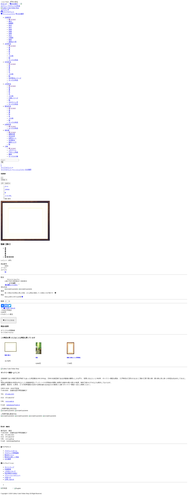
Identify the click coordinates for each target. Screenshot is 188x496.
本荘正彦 (12, 136)
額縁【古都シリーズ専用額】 (74, 357)
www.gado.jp (9, 401)
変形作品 (8, 106)
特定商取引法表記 (11, 473)
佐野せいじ (12, 138)
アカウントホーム (11, 451)
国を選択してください (11, 285)
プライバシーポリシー (12, 475)
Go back (13, 19)
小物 (6, 146)
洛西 (10, 33)
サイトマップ (9, 467)
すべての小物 (13, 156)
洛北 (10, 25)
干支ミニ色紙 (13, 152)
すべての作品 (13, 60)
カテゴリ (4, 10)
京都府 (11, 37)
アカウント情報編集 (12, 453)
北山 (10, 35)
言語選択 (14, 4)
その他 (11, 56)
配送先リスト (9, 455)
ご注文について (10, 471)
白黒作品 (8, 124)
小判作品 (8, 84)
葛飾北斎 (12, 134)
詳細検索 (8, 469)
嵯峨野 (11, 23)
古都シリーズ (13, 98)
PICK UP (4, 4)
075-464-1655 (9, 394)
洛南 (10, 29)
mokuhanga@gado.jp (13, 405)
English (23, 488)
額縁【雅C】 (8, 355)
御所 (10, 40)
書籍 (10, 154)
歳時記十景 (12, 42)
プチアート (12, 150)
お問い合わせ (10, 308)
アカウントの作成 (13, 6)
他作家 (7, 130)
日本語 (9, 488)
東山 (10, 21)
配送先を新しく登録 (12, 457)
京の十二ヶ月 (13, 102)
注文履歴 (20, 14)
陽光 (37, 357)
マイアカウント (8, 12)
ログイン (4, 6)
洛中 (10, 27)
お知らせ (8, 477)
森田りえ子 (12, 142)
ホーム (6, 186)
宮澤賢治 (12, 140)
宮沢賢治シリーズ (15, 78)
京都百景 (8, 17)
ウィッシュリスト (8, 14)
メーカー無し (8, 195)
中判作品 (8, 62)
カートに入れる (9, 320)
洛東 (10, 31)
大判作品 (8, 44)
